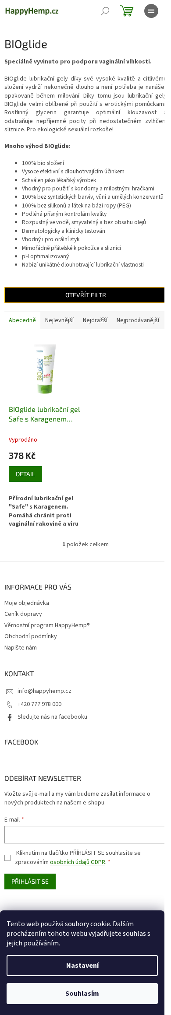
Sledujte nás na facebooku (52, 717)
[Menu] (151, 11)
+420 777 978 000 (39, 704)
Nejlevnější (59, 320)
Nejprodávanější (138, 320)
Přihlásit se (30, 881)
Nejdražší (95, 320)
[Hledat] (105, 11)
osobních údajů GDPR (77, 862)
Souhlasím (82, 993)
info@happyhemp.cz (44, 691)
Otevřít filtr (85, 295)
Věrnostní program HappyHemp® (47, 625)
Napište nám (20, 647)
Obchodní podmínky (30, 636)
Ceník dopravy (23, 614)
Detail (25, 474)
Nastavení (82, 965)
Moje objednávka (26, 603)
